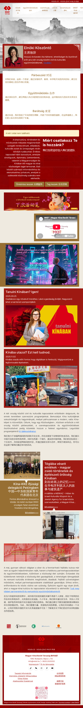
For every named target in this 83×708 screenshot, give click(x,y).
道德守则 (60, 681)
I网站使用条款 (60, 676)
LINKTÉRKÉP (75, 702)
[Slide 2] (41, 282)
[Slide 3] (45, 282)
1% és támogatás (47, 664)
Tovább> (47, 62)
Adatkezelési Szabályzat (23, 681)
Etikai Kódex (23, 678)
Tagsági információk (23, 673)
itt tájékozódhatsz (27, 431)
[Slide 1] (37, 282)
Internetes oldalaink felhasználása (23, 676)
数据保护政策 (60, 684)
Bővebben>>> (31, 512)
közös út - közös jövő (61, 1)
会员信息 (60, 673)
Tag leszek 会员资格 (57, 184)
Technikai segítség (64, 702)
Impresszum (34, 664)
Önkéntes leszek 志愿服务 (29, 184)
